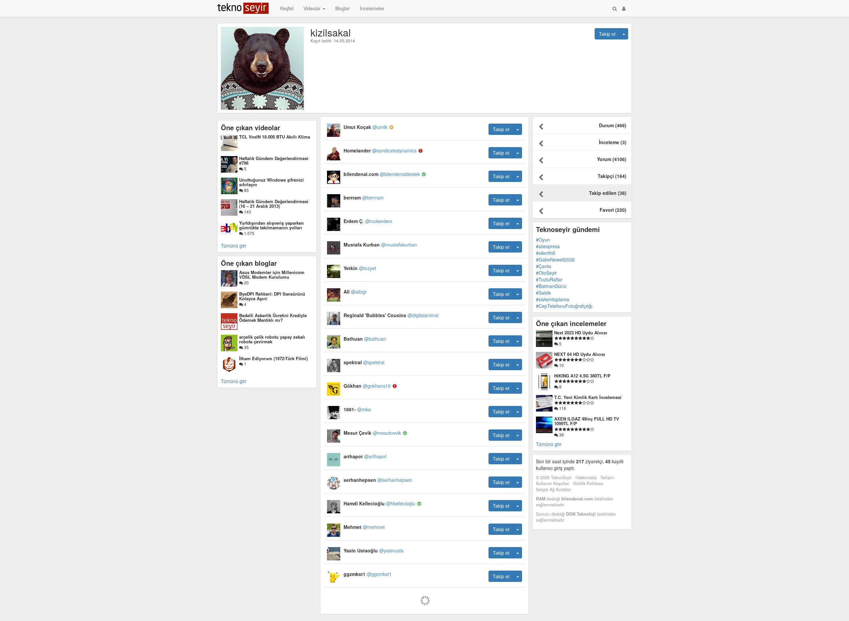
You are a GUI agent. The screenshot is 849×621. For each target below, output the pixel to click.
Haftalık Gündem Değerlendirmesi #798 (273, 160)
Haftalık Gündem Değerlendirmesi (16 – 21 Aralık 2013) (273, 203)
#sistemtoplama (552, 299)
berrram (364, 197)
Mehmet (364, 527)
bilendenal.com (382, 174)
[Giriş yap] (623, 8)
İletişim (607, 477)
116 (562, 408)
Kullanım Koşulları (552, 483)
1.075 (248, 233)
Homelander (380, 150)
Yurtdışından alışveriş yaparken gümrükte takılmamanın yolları (271, 225)
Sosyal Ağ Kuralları (553, 489)
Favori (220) (613, 209)
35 (246, 347)
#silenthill (545, 253)
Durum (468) (612, 125)
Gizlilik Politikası (588, 483)
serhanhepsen (378, 480)
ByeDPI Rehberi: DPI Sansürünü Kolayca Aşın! (272, 296)
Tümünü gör (233, 245)
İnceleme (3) (612, 142)
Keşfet (287, 8)
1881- (357, 409)
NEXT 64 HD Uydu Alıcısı (579, 354)
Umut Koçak (365, 127)
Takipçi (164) (612, 176)
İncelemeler (372, 8)
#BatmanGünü (551, 286)
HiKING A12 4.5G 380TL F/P (582, 375)
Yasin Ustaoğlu (374, 550)
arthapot (365, 456)
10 (561, 365)
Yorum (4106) (611, 159)
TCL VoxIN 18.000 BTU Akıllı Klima (274, 137)
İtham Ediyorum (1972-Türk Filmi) (273, 358)
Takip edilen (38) (607, 193)
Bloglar (342, 8)
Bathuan (365, 338)
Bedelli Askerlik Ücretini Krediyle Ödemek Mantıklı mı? (273, 317)
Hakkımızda (586, 477)
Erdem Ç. (368, 221)
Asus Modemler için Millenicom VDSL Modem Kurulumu (271, 274)
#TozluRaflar (549, 279)
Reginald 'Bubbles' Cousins (391, 315)
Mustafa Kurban (380, 244)
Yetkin (360, 268)
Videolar (312, 8)
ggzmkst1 (368, 574)
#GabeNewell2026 (555, 259)
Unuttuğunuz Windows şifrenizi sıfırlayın (271, 182)
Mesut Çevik (372, 432)
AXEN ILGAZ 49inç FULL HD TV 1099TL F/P (586, 421)
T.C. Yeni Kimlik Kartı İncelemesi (587, 397)
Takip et (607, 33)
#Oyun (543, 239)
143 (247, 211)
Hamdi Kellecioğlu (379, 503)
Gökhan (367, 385)
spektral (364, 362)
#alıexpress (548, 246)
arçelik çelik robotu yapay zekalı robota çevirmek (272, 339)
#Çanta (543, 266)
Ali (355, 291)
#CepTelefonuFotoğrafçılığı (564, 306)
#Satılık (543, 292)
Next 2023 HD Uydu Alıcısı (580, 332)
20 (246, 282)
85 (246, 190)
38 (561, 434)
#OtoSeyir (546, 272)
